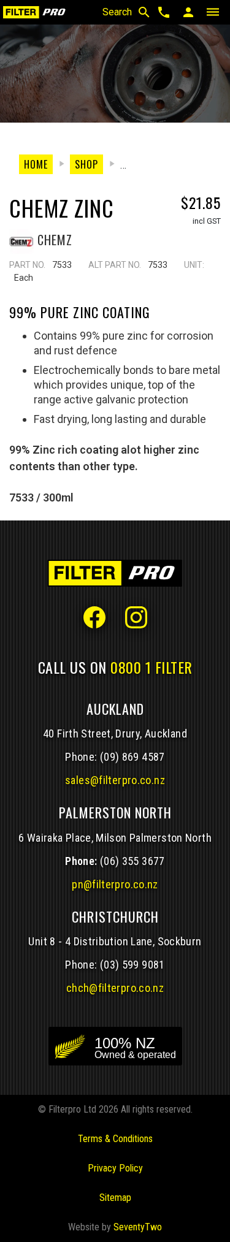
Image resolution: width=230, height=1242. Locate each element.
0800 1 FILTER (151, 667)
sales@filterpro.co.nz (115, 780)
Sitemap (115, 1197)
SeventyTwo (137, 1227)
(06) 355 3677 (132, 861)
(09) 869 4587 (132, 756)
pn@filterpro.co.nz (115, 884)
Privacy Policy (115, 1168)
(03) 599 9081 (132, 964)
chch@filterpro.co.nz (115, 987)
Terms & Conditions (115, 1139)
